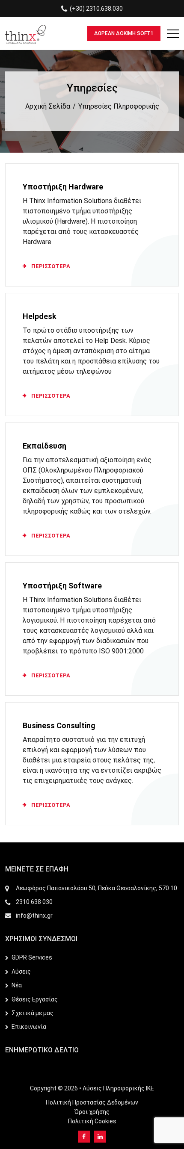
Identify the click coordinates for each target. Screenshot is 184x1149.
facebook (84, 1137)
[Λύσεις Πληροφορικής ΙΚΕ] (25, 33)
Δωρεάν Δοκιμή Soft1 (124, 33)
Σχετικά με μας (32, 1013)
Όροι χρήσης (92, 1111)
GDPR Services (32, 957)
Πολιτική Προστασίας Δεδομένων (92, 1102)
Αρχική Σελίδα (47, 106)
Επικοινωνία (29, 1026)
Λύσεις (21, 971)
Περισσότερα (50, 266)
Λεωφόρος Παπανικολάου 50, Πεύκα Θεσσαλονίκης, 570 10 (96, 888)
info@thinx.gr (34, 915)
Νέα (17, 985)
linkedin (100, 1137)
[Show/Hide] (173, 35)
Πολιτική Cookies (92, 1121)
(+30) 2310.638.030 (96, 8)
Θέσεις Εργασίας (35, 999)
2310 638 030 (34, 901)
